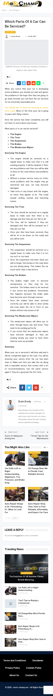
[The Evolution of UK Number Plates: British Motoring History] (26, 568)
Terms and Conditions (14, 660)
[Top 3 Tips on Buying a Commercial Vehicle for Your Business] (10, 603)
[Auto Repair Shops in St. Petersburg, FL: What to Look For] (15, 494)
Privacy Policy (12, 668)
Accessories (26, 573)
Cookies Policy (33, 668)
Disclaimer (37, 660)
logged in (18, 536)
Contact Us (31, 675)
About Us (14, 675)
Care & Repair (10, 32)
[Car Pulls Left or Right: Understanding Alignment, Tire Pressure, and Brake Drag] (15, 458)
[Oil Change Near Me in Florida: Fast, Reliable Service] (38, 458)
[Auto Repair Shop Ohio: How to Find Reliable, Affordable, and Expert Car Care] (38, 494)
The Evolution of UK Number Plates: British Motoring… (26, 578)
